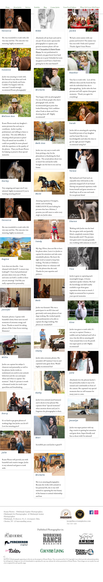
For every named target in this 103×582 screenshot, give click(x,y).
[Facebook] (91, 512)
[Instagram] (96, 512)
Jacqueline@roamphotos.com (79, 521)
